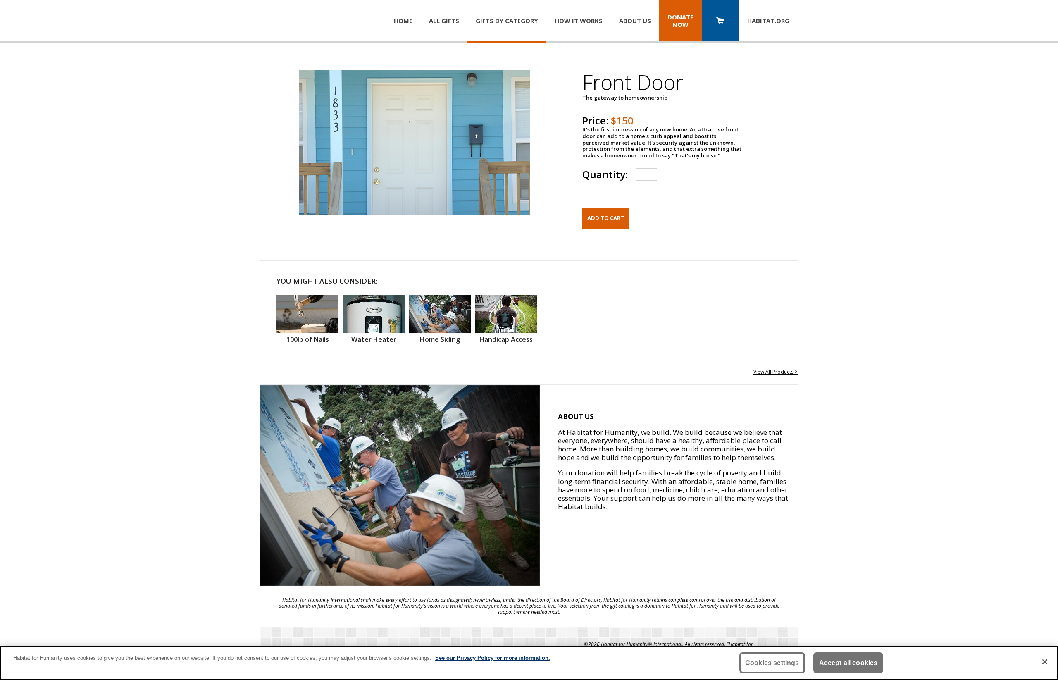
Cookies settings (772, 662)
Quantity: (605, 174)
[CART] (720, 21)
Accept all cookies (848, 662)
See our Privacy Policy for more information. (492, 658)
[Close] (1045, 662)
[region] (529, 663)
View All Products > (775, 371)
